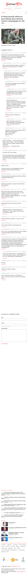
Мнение (3, 520)
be (9, 9)
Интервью (23, 546)
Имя (2, 317)
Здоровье (10, 548)
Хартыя (14, 4)
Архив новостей (17, 8)
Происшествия (22, 544)
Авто (15, 548)
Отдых (18, 548)
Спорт (2, 546)
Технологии (4, 548)
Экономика (15, 544)
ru (11, 9)
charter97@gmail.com (21, 571)
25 (4, 23)
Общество (9, 544)
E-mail (2, 322)
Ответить (3, 60)
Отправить (4, 343)
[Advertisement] (14, 297)
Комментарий (4, 328)
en (13, 9)
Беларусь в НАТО (5, 551)
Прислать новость (8, 8)
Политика (3, 544)
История (13, 546)
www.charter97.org (16, 566)
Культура (7, 546)
